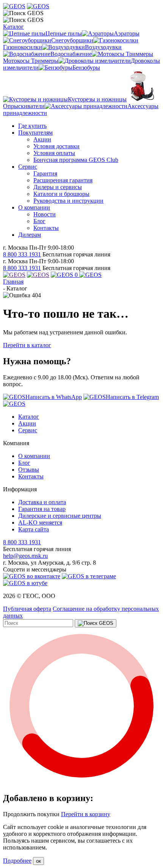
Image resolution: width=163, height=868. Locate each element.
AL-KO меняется (40, 522)
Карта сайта (33, 529)
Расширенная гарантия (62, 180)
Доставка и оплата (42, 502)
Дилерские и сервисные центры (59, 515)
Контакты (46, 228)
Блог (39, 221)
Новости (44, 214)
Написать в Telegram (132, 397)
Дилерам (29, 234)
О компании (34, 207)
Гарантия (45, 173)
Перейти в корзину (85, 814)
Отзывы (28, 469)
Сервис (27, 166)
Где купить (32, 126)
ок (38, 861)
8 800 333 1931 (22, 254)
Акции (42, 139)
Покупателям (35, 132)
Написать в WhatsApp (53, 397)
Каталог (13, 26)
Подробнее (17, 860)
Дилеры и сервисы (57, 187)
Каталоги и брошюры (61, 194)
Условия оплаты (54, 153)
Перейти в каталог (27, 345)
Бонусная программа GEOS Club (75, 160)
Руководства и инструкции (68, 200)
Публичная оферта (27, 609)
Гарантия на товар (42, 509)
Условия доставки (56, 146)
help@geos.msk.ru (25, 556)
